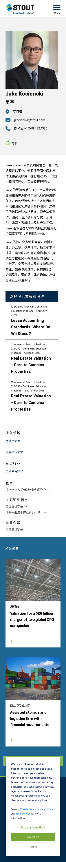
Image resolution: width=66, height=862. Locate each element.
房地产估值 (13, 441)
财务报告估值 (14, 452)
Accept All (33, 836)
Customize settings (33, 827)
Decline (33, 846)
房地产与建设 (14, 472)
